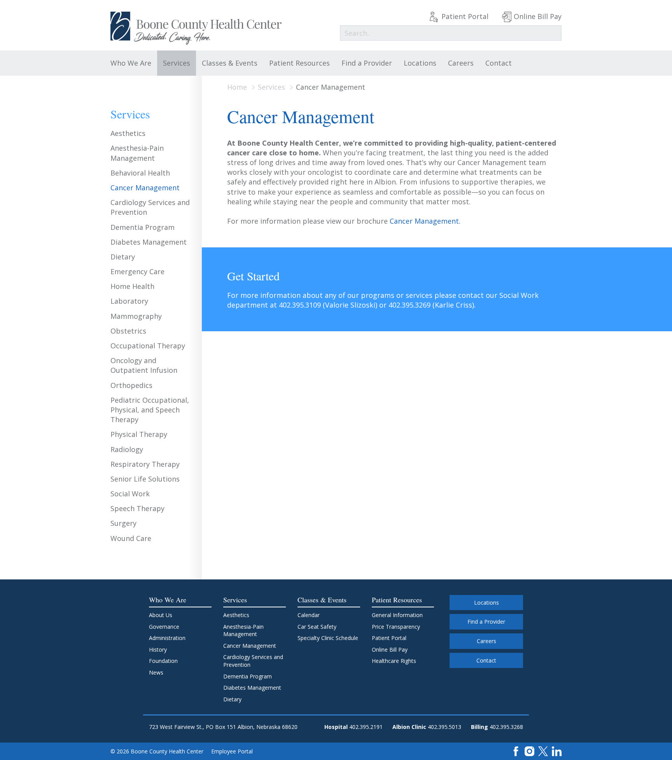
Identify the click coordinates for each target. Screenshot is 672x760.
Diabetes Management (148, 242)
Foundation (163, 660)
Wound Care (130, 538)
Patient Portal (464, 16)
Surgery (123, 523)
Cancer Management (145, 187)
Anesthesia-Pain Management (137, 152)
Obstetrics (128, 331)
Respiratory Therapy (145, 464)
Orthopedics (131, 385)
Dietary (122, 256)
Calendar (309, 615)
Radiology (126, 449)
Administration (167, 638)
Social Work (130, 493)
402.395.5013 (444, 726)
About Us (160, 615)
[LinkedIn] (557, 750)
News (156, 672)
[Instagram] (529, 750)
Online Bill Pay (538, 16)
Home (237, 87)
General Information (397, 615)
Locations (420, 63)
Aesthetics (127, 133)
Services (176, 63)
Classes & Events (229, 63)
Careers (461, 63)
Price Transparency (396, 626)
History (158, 649)
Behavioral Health (140, 172)
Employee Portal (232, 751)
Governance (164, 626)
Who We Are (130, 63)
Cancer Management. (425, 221)
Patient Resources (299, 63)
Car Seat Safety (317, 626)
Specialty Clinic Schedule (328, 638)
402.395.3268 (506, 726)
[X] (543, 750)
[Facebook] (516, 750)
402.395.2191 (366, 726)
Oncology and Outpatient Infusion (143, 365)
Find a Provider (366, 63)
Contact (498, 63)
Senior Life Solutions (145, 478)
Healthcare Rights (394, 660)
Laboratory (129, 301)
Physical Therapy (138, 434)
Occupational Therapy (147, 345)
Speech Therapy (137, 508)
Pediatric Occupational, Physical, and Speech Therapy (149, 409)
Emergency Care (137, 271)
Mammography (136, 316)
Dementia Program (142, 227)
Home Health (132, 286)
